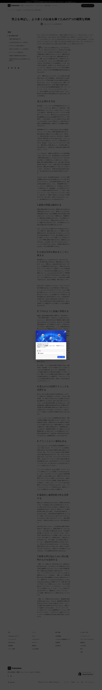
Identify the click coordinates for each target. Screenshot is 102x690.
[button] (51, 353)
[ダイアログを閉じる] (65, 331)
